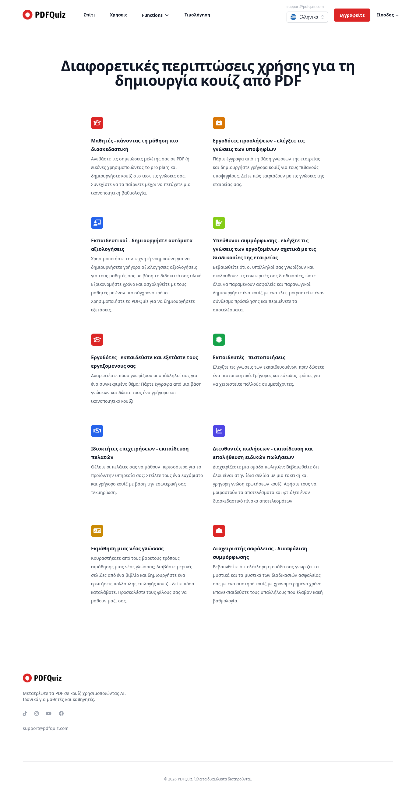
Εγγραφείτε (352, 15)
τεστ (146, 176)
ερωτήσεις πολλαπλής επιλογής (123, 584)
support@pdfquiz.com (305, 6)
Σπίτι (89, 15)
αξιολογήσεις (155, 267)
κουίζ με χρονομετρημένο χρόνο (288, 584)
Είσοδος (387, 15)
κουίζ (126, 176)
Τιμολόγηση (197, 15)
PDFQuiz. (185, 779)
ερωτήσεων (257, 484)
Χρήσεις (118, 15)
